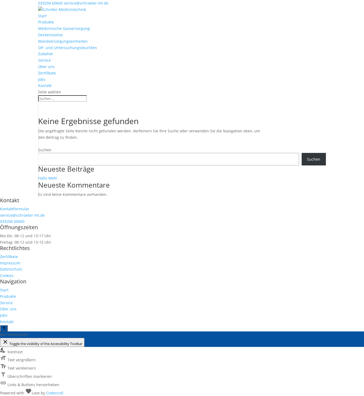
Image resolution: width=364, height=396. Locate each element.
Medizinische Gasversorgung (64, 28)
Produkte (46, 22)
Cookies (7, 275)
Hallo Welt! (47, 178)
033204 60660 (50, 3)
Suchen (44, 149)
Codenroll (54, 392)
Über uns (46, 66)
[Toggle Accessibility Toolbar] (4, 328)
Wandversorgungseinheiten (63, 41)
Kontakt (45, 85)
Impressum (10, 263)
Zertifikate (47, 73)
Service (44, 60)
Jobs (42, 79)
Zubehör (45, 53)
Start (42, 15)
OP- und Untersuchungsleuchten (67, 47)
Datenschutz (11, 269)
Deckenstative (50, 34)
